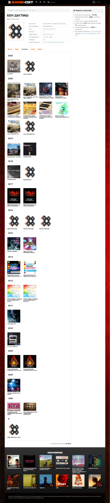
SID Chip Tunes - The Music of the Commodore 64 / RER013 (14, 300)
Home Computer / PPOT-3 (14, 437)
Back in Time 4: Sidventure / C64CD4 (60, 97)
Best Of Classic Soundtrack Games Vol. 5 (62, 116)
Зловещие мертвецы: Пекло (13, 488)
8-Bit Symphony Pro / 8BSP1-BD (13, 100)
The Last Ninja (27, 74)
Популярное (55, 453)
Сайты (40, 49)
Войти (99, 2)
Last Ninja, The (11, 324)
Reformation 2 (27, 156)
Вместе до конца (77, 487)
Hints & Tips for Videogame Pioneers (29, 252)
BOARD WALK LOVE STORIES (63, 468)
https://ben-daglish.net (49, 29)
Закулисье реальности (29, 487)
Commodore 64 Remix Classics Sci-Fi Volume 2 (14, 116)
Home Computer (47, 34)
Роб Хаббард (95, 31)
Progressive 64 (11, 179)
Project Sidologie (28, 228)
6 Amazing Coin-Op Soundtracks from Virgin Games (14, 413)
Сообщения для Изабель (14, 468)
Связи (33, 49)
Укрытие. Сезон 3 (93, 468)
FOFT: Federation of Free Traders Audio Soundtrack (30, 413)
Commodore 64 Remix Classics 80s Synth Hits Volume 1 (46, 117)
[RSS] (40, 2)
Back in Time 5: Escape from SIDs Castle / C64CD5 (46, 97)
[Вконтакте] (44, 2)
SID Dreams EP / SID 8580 (13, 157)
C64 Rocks (46, 37)
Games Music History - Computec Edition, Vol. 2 (14, 276)
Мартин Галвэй (86, 33)
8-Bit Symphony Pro (12, 134)
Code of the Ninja (12, 251)
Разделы (52, 2)
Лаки (57, 487)
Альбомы (25, 49)
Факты (10, 49)
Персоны (10, 10)
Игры (17, 49)
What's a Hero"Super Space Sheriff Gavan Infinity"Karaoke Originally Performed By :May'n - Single (79, 471)
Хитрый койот (93, 487)
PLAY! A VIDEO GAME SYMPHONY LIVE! (53, 42)
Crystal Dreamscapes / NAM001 (14, 393)
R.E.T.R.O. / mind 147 (12, 346)
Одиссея (42, 487)
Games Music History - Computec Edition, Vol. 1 (30, 276)
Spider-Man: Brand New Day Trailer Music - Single (29, 469)
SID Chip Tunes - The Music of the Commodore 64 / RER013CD (30, 300)
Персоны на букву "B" (21, 10)
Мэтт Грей (97, 33)
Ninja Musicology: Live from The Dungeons (13, 205)
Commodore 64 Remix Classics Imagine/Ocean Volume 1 (30, 117)
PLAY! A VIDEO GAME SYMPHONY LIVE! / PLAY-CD (14, 370)
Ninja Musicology (12, 228)
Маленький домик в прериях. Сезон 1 (45, 469)
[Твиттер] (36, 2)
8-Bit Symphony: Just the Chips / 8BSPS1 (30, 98)
